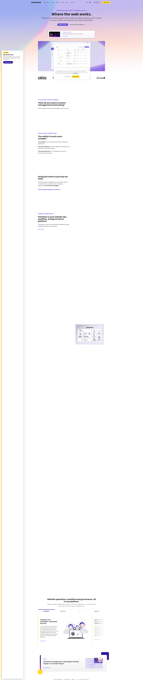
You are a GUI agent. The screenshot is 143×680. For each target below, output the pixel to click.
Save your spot (8, 62)
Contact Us (96, 2)
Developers (46, 611)
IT (79, 611)
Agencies (96, 611)
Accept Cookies (76, 76)
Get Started (106, 2)
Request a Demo (63, 24)
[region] (72, 74)
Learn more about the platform (77, 24)
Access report (46, 667)
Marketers (63, 611)
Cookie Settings (67, 76)
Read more (65, 36)
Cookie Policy (75, 73)
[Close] (88, 69)
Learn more (41, 229)
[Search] (87, 2)
